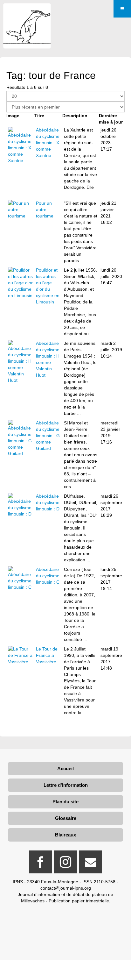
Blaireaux (65, 834)
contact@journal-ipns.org (65, 888)
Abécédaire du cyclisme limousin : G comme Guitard (48, 435)
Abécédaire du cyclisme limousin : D (47, 502)
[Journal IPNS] (27, 12)
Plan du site (65, 801)
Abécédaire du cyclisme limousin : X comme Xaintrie (47, 142)
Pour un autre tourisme (44, 209)
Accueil (65, 768)
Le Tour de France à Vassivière (47, 655)
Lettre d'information (66, 785)
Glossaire (65, 818)
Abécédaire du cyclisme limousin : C (47, 576)
